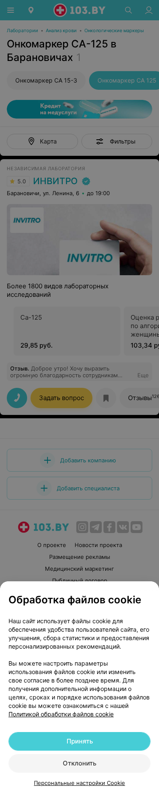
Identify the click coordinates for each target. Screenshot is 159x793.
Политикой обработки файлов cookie (61, 714)
